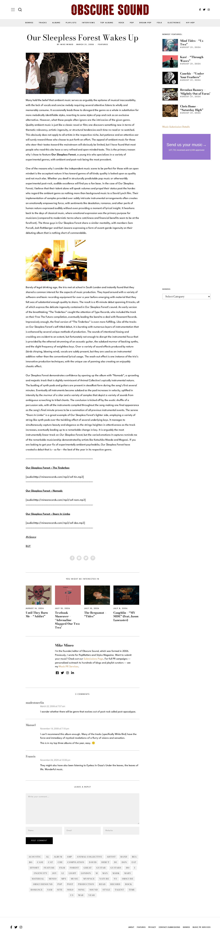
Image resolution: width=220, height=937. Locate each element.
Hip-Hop (190, 23)
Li (63, 873)
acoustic (35, 856)
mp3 (63, 878)
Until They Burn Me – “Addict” (37, 614)
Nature (104, 878)
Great (88, 867)
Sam (49, 889)
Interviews (88, 23)
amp (69, 856)
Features (103, 44)
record (115, 884)
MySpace (89, 878)
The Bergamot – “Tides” (95, 614)
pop (59, 884)
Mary (127, 873)
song (81, 889)
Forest (74, 867)
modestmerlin (35, 702)
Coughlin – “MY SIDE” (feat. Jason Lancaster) (125, 616)
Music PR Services (202, 927)
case (40, 862)
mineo (53, 878)
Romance (36, 889)
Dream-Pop (145, 23)
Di (115, 862)
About (131, 927)
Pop (132, 23)
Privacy (152, 927)
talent (119, 889)
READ (102, 884)
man (105, 873)
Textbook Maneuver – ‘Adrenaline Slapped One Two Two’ (67, 620)
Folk (159, 23)
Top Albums (106, 23)
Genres (29, 23)
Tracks (43, 23)
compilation (75, 862)
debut (105, 862)
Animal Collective (89, 856)
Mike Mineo (66, 44)
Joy (54, 873)
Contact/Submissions (169, 927)
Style (106, 889)
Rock (121, 23)
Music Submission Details (176, 127)
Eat (134, 862)
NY (115, 878)
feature (49, 867)
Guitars (116, 867)
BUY (28, 546)
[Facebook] (200, 10)
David (93, 862)
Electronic (174, 23)
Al (47, 856)
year (91, 895)
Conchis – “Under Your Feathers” (192, 75)
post (70, 884)
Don (124, 862)
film (62, 867)
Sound (94, 889)
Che (60, 862)
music (75, 878)
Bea (134, 856)
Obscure (127, 878)
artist (111, 856)
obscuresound (43, 884)
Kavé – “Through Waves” (191, 59)
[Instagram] (209, 10)
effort (34, 867)
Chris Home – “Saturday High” (191, 108)
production (86, 884)
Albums (56, 23)
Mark (116, 873)
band (123, 856)
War (81, 895)
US (71, 895)
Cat (50, 862)
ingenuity (40, 873)
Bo (30, 862)
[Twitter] (204, 10)
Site (59, 889)
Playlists (71, 23)
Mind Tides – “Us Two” (191, 42)
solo (70, 889)
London (86, 873)
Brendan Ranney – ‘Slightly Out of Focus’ (195, 92)
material (38, 878)
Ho (127, 867)
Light (72, 873)
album (58, 856)
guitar (101, 867)
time (132, 889)
